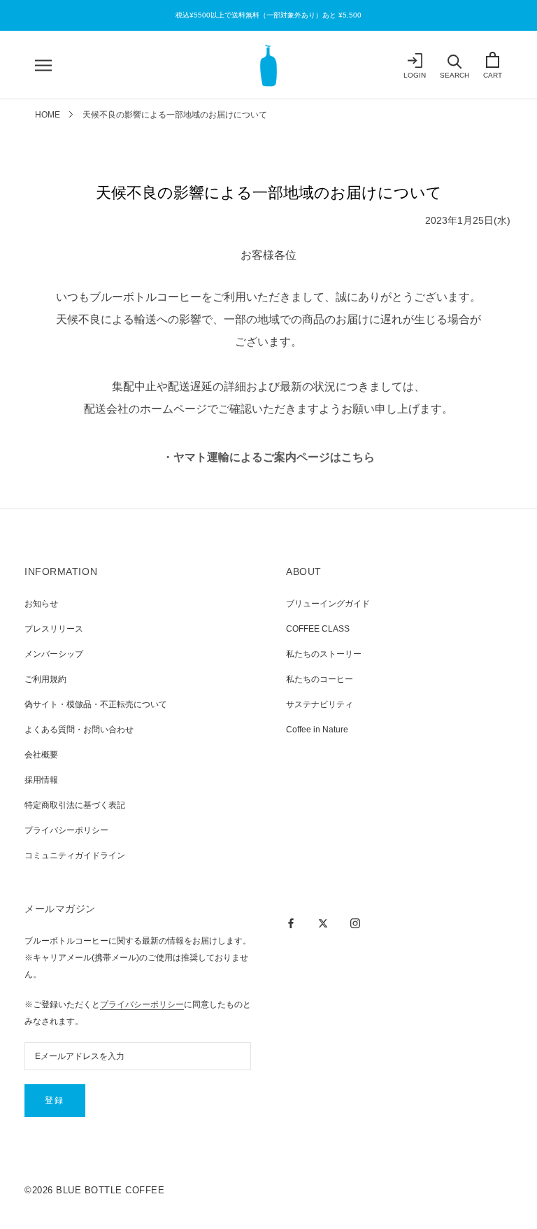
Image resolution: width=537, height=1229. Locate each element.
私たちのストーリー (323, 654)
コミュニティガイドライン (74, 855)
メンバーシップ (53, 654)
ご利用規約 (45, 679)
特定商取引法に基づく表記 (74, 805)
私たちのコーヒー (319, 679)
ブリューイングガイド (328, 604)
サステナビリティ (319, 704)
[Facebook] (291, 922)
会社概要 (41, 755)
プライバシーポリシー (66, 830)
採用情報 (41, 780)
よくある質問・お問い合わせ (79, 729)
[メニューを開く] (43, 65)
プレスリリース (53, 629)
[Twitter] (323, 922)
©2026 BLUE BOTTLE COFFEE (94, 1190)
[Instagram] (355, 922)
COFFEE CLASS (318, 629)
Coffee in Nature (317, 729)
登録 (55, 1100)
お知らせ (41, 604)
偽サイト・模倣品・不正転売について (95, 704)
